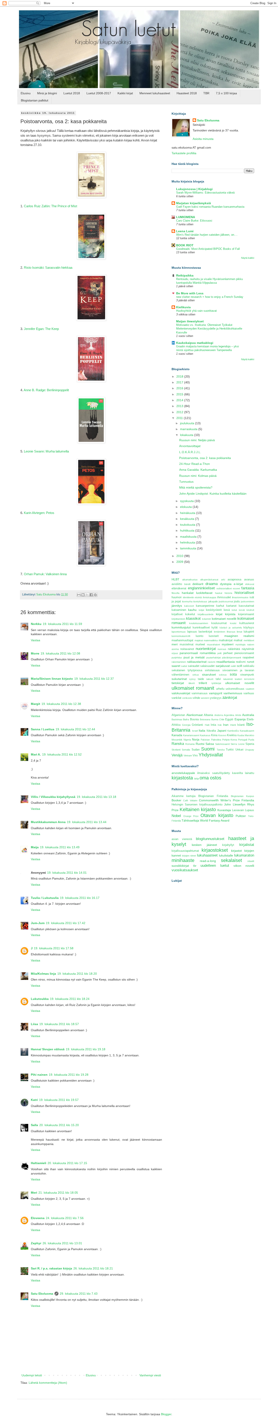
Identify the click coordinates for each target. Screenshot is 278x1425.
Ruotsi (200, 744)
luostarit (214, 636)
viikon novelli (243, 865)
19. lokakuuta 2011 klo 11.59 (62, 624)
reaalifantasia (225, 661)
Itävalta (211, 730)
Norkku (36, 624)
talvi (218, 679)
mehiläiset (249, 640)
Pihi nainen (39, 1074)
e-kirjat (238, 584)
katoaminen (179, 609)
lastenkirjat (205, 631)
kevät (242, 610)
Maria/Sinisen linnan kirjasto (52, 678)
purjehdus (177, 657)
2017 (180, 382)
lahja (196, 778)
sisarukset (209, 674)
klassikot (193, 618)
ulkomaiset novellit (239, 683)
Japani (221, 730)
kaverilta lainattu (243, 773)
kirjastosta (182, 777)
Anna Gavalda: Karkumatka (198, 469)
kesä (227, 609)
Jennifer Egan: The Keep (41, 329)
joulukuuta (187, 423)
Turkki (230, 749)
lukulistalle (226, 855)
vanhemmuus (232, 693)
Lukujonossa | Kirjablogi (194, 189)
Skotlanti (176, 749)
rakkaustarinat (197, 661)
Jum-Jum (38, 923)
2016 (180, 388)
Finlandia (248, 800)
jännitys (177, 605)
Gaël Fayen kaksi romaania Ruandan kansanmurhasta (210, 206)
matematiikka (211, 640)
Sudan (196, 749)
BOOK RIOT (185, 245)
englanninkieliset (201, 588)
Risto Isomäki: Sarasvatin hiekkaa (48, 267)
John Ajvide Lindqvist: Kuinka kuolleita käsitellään (213, 493)
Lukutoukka (40, 999)
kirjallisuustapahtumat (185, 850)
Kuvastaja (224, 810)
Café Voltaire (190, 800)
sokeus (223, 674)
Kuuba (240, 735)
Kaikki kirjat (125, 93)
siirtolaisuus (212, 670)
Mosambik (177, 739)
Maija (35, 847)
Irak (220, 725)
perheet (228, 653)
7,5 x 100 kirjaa (226, 93)
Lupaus (249, 810)
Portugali (242, 739)
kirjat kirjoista (225, 614)
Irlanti (233, 725)
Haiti (207, 725)
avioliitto (177, 584)
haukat (218, 593)
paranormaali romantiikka (197, 653)
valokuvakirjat (181, 693)
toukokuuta (188, 524)
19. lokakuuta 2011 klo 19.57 (59, 1100)
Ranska (178, 744)
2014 (180, 400)
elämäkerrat (179, 588)
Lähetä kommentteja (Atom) (48, 1382)
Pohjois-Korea (229, 739)
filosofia (175, 593)
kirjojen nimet (189, 855)
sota (233, 674)
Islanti (241, 724)
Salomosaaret (222, 744)
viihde (196, 697)
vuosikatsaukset (185, 870)
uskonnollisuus (235, 688)
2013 (180, 406)
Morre (35, 653)
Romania (190, 744)
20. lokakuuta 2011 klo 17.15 (67, 1163)
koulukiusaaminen (198, 623)
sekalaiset (231, 860)
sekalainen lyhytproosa (187, 670)
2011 (180, 418)
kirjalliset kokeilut (183, 614)
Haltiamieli (38, 1163)
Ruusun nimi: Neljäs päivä (197, 440)
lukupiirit (249, 631)
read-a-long (208, 861)
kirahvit (250, 610)
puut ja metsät (194, 657)
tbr (194, 865)
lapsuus (192, 631)
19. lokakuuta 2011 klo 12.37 (94, 678)
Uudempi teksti (32, 1375)
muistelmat (187, 644)
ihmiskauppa (209, 597)
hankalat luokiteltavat (197, 593)
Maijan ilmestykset (190, 321)
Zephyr (36, 1243)
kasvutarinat (246, 605)
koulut (233, 623)
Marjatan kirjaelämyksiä (193, 203)
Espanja (240, 719)
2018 (180, 376)
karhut (220, 605)
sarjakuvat (223, 666)
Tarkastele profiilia (184, 153)
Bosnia (194, 719)
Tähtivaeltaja (190, 820)
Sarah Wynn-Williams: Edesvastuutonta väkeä (205, 192)
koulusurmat (219, 623)
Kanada (177, 735)
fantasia (247, 588)
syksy (192, 679)
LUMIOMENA (185, 217)
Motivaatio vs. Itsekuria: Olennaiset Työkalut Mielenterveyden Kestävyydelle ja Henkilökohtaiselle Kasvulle (209, 328)
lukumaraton (244, 855)
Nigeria (187, 739)
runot (250, 661)
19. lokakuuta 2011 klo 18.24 (69, 999)
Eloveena (38, 1218)
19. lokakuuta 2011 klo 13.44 (86, 822)
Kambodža (233, 730)
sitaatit (250, 861)
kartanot (231, 605)
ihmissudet (224, 597)
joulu (237, 601)
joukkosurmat (226, 601)
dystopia (226, 584)
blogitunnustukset (210, 839)
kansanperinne (205, 605)
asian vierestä (182, 839)
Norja (195, 739)
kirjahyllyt (228, 845)
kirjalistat (246, 845)
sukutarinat (179, 679)
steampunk (247, 674)
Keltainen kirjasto (198, 809)
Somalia (186, 749)
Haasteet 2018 (187, 93)
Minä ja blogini (47, 93)
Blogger (166, 1414)
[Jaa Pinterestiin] (95, 595)
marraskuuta (189, 429)
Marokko (249, 735)
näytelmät (248, 649)
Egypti (229, 719)
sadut (184, 666)
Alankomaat (194, 715)
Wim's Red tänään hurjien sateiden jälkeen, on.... (207, 234)
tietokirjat (178, 683)
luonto (199, 636)
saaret (176, 666)
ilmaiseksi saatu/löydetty (213, 773)
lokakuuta (187, 435)
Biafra (186, 719)
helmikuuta (188, 542)
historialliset (244, 593)
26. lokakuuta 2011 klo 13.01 (62, 1243)
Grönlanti (197, 724)
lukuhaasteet (207, 855)
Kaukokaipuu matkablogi (194, 343)
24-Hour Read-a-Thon (194, 464)
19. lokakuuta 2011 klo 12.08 (60, 653)
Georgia (186, 725)
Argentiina (229, 715)
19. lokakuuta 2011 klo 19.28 (68, 1074)
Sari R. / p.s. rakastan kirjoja (51, 1268)
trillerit (203, 683)
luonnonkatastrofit (181, 636)
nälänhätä (234, 649)
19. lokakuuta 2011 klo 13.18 (96, 797)
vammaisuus (200, 693)
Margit (35, 704)
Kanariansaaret (191, 735)
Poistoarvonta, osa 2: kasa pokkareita (205, 458)
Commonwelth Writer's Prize (219, 800)
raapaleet (248, 657)
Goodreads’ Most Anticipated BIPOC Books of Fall (208, 248)
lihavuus (231, 631)
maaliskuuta (188, 536)
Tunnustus (186, 481)
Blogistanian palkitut (34, 100)
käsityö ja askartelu (231, 627)
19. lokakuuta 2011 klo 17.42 (65, 923)
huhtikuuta (187, 530)
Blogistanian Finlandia (213, 796)
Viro (195, 755)
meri (175, 644)
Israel (195, 730)
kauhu (192, 609)
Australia (248, 715)
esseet (236, 588)
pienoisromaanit (244, 653)
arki (223, 579)
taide (201, 679)
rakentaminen (179, 662)
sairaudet (193, 666)
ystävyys (216, 697)
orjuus (175, 653)
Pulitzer (241, 816)
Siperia (249, 744)
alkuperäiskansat (209, 579)
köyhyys (248, 627)
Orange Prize (191, 816)
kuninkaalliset (201, 627)
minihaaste (183, 860)
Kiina (214, 735)
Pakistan (205, 739)
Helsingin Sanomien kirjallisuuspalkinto (197, 804)
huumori (177, 597)
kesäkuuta (187, 518)
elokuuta (186, 507)
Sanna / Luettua (42, 729)
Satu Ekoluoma (42, 1293)
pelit (219, 653)
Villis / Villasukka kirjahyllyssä (53, 797)
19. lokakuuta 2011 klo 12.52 (62, 754)
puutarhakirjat (213, 657)
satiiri (233, 666)
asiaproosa (234, 579)
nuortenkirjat (206, 649)
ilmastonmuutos (240, 597)
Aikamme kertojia (183, 796)
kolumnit (206, 619)
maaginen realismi (239, 636)
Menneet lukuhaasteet (154, 93)
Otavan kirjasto (216, 815)
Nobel (176, 816)
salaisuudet (207, 666)
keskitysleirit (214, 609)
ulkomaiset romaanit (193, 688)
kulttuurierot (246, 623)
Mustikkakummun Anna (48, 822)
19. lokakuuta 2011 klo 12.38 (61, 704)
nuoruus (222, 649)
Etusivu (26, 93)
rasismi (211, 662)
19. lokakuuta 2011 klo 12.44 (75, 729)
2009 (180, 561)
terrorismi (249, 679)
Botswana (205, 719)
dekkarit (197, 584)
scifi (239, 666)
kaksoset (189, 606)
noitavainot (187, 649)
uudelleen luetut (214, 865)
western (205, 698)
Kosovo (222, 735)
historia (228, 593)
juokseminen (247, 601)
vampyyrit (215, 693)
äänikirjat (229, 698)
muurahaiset (213, 644)
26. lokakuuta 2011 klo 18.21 (93, 1268)
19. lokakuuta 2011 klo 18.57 (59, 1024)
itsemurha (187, 601)
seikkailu (248, 666)
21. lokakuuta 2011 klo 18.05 (58, 1192)
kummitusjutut (181, 627)
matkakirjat (226, 640)
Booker (176, 800)
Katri (34, 1100)
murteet (200, 644)
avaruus (249, 579)
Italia (202, 730)
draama (211, 584)
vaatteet (250, 689)
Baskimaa (177, 719)
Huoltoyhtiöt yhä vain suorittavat (196, 310)
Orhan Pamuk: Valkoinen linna (45, 574)
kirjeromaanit (246, 614)
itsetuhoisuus (200, 601)
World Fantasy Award (214, 820)
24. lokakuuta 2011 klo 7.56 (65, 1218)
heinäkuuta (188, 513)
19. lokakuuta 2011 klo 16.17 (79, 898)
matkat (238, 640)
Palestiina (216, 739)
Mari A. (36, 754)
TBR (206, 93)
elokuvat (249, 584)
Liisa (34, 1024)
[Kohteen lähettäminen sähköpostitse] (79, 595)
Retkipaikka (185, 275)
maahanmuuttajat (182, 640)
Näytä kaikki (247, 258)
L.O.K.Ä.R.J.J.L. (190, 452)
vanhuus (248, 693)
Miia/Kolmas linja (43, 973)
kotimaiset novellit (224, 618)
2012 (180, 412)
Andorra (218, 715)
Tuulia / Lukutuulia (45, 898)
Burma (214, 719)
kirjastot (236, 850)
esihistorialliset (224, 588)
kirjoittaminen (178, 619)
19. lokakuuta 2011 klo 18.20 (77, 973)
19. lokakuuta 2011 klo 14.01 (67, 872)
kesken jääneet (204, 845)
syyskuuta (187, 501)
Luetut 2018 (71, 93)
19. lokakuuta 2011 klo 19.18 (85, 1049)
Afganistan (178, 715)
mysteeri (227, 644)
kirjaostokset (215, 850)
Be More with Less (190, 293)
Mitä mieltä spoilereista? (195, 487)
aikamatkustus (190, 579)
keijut (201, 610)
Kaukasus (205, 735)
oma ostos (210, 777)
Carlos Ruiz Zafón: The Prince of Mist (50, 206)
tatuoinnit (228, 679)
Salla (34, 1125)
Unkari (239, 749)
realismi (241, 661)
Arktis (238, 715)
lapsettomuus (179, 631)
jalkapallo (213, 601)
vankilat (176, 697)
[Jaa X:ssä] (87, 595)
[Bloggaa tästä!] (83, 595)
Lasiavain (238, 810)
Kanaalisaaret (247, 730)
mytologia (240, 644)
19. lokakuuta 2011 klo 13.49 (59, 847)
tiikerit (192, 683)
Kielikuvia (183, 307)
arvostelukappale (183, 773)
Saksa (209, 744)
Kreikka (232, 735)
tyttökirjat (216, 683)
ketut (234, 610)
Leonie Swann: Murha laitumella (46, 451)
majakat (199, 640)
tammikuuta (188, 548)
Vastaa (35, 640)
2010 (180, 556)
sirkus (195, 674)
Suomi (208, 749)
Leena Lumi (185, 231)
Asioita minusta (203, 139)
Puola (251, 739)
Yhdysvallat (211, 754)
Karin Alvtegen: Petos (39, 513)
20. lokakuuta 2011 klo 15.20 (59, 1125)
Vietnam (188, 755)
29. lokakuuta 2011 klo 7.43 (79, 1293)
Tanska (221, 749)
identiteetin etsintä (192, 597)
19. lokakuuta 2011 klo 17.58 (53, 948)
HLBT (175, 579)
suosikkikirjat (180, 865)
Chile (221, 719)
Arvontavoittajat (189, 446)
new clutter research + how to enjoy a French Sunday (209, 296)
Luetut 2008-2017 (98, 93)
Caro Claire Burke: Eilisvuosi (194, 220)
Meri (34, 1192)
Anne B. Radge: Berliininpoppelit (46, 390)
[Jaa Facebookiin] (91, 595)
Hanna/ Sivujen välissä (48, 1049)
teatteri (238, 679)
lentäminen (219, 631)
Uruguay (249, 749)
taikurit (209, 679)
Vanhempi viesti (150, 1375)
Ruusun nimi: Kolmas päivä (198, 475)
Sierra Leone (237, 744)
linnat (239, 631)
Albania (208, 715)
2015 (180, 394)
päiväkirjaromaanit (231, 657)
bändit (187, 584)
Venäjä (177, 755)
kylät (215, 627)
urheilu (220, 688)
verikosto (187, 698)
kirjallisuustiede (205, 614)
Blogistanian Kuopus (242, 796)
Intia (213, 724)
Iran (225, 724)
